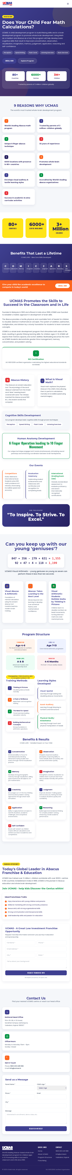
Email (38, 1093)
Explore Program (27, 61)
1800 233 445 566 (17, 1066)
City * (7, 1102)
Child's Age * (41, 1084)
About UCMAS (43, 1154)
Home (40, 1151)
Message (8, 1111)
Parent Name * (10, 1084)
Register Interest (36, 1129)
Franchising (42, 1160)
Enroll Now (9, 61)
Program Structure (45, 1157)
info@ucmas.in (15, 1068)
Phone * (7, 1093)
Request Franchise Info (36, 973)
